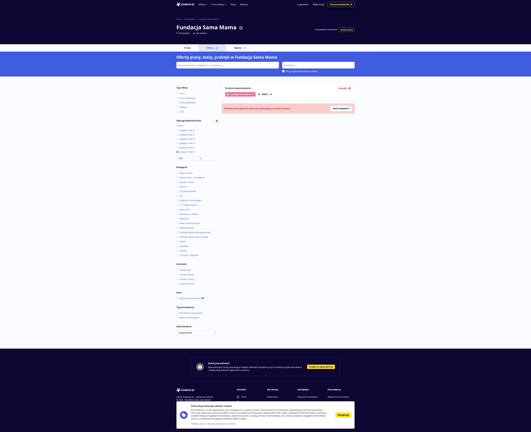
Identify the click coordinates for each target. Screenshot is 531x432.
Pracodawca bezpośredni (191, 313)
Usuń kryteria (340, 108)
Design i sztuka (186, 182)
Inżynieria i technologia (190, 200)
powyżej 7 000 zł (187, 152)
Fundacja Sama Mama (208, 19)
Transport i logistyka (188, 255)
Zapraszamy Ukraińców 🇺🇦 (191, 298)
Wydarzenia (272, 396)
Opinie (239, 47)
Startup (182, 250)
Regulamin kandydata (307, 396)
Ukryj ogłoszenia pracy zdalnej (301, 71)
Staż (181, 111)
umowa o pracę (186, 279)
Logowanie (303, 4)
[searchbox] (227, 65)
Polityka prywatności (217, 423)
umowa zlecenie (186, 283)
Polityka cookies (198, 423)
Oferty (201, 4)
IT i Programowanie (188, 205)
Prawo (182, 241)
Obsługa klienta (186, 227)
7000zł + (265, 94)
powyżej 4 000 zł (187, 139)
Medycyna (184, 218)
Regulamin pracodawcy (338, 396)
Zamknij (232, 423)
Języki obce (184, 209)
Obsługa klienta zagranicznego (193, 237)
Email (243, 396)
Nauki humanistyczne (189, 223)
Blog (233, 4)
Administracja (185, 173)
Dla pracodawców (340, 4)
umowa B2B (184, 270)
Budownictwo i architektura (192, 177)
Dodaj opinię (347, 29)
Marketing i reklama (188, 214)
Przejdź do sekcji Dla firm (321, 366)
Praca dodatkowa (187, 98)
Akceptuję (343, 415)
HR (180, 195)
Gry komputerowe (187, 191)
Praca (182, 93)
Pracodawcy (218, 4)
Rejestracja (318, 4)
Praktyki (183, 107)
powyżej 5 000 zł (187, 143)
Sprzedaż (183, 246)
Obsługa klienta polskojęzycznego (195, 232)
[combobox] (227, 65)
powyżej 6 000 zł (187, 147)
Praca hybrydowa (187, 102)
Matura (244, 4)
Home (179, 19)
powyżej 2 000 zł (187, 130)
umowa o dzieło (186, 274)
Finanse (183, 186)
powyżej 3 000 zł (187, 134)
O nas (187, 47)
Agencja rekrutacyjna (189, 317)
